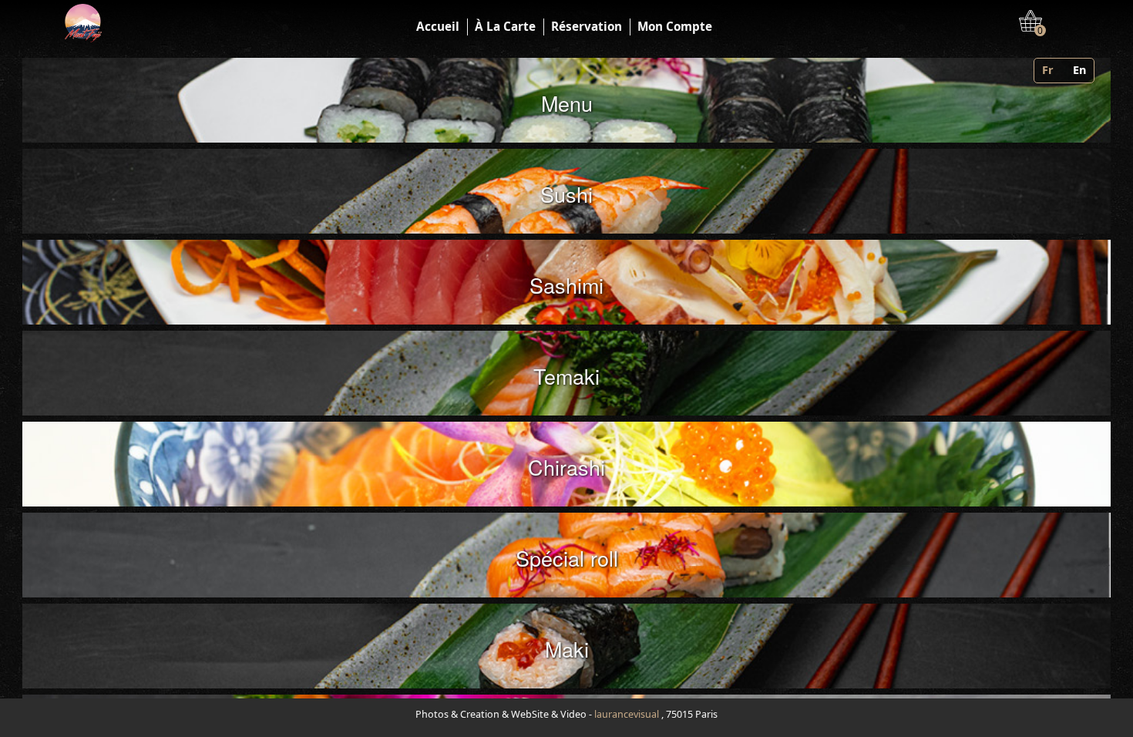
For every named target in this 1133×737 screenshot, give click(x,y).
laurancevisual (626, 714)
